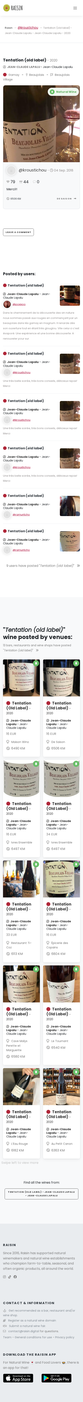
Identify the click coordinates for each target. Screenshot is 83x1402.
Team (7, 1337)
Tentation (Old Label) (18, 708)
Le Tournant (59, 1041)
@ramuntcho (21, 514)
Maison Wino (20, 742)
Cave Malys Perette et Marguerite (16, 1045)
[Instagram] (4, 1277)
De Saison (64, 198)
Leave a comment (18, 232)
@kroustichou (28, 27)
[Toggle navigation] (75, 8)
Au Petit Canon (62, 1144)
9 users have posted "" (40, 565)
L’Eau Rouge (19, 1144)
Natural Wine (19, 1362)
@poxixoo (19, 304)
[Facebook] (15, 1277)
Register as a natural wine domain (32, 1320)
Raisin (8, 28)
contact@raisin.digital (23, 1331)
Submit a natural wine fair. (27, 1326)
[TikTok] (9, 1277)
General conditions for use (34, 1337)
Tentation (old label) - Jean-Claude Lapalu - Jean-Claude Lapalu (41, 1193)
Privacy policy (64, 1337)
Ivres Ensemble (21, 842)
